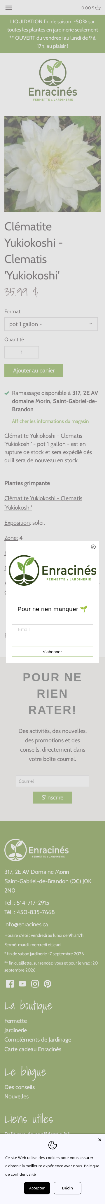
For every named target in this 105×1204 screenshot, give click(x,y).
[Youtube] (22, 983)
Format (12, 312)
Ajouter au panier (34, 370)
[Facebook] (10, 983)
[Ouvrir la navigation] (8, 8)
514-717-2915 (33, 902)
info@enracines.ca (26, 924)
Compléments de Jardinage (37, 1039)
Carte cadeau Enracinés (32, 1049)
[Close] (100, 1139)
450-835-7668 (36, 912)
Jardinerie (15, 1030)
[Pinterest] (47, 983)
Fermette (15, 1020)
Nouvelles (16, 1096)
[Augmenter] (32, 352)
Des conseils (19, 1087)
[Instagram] (35, 983)
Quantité (14, 340)
